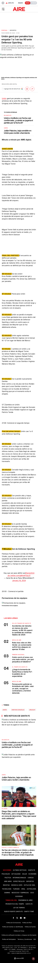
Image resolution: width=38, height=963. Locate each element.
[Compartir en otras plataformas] (32, 89)
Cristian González (18, 710)
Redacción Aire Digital (9, 84)
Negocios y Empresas (20, 893)
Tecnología (6, 889)
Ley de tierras (19, 908)
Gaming (7, 893)
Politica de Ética (27, 922)
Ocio (32, 893)
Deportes (13, 30)
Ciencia (31, 878)
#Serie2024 (29, 573)
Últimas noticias (20, 870)
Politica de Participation (9, 939)
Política (8, 878)
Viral (23, 889)
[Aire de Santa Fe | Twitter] (17, 918)
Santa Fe (31, 870)
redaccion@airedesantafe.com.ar (21, 953)
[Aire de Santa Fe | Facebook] (13, 918)
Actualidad (16, 874)
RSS (35, 939)
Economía (32, 874)
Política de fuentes (30, 926)
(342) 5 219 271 (28, 949)
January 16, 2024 (19, 580)
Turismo (16, 889)
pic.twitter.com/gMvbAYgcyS (19, 575)
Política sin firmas (19, 931)
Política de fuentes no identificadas (12, 926)
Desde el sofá (16, 885)
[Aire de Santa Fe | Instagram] (21, 918)
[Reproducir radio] (3, 3)
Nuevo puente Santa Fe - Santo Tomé (19, 911)
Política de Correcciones (13, 922)
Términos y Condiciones (25, 939)
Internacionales (19, 878)
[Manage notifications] (33, 958)
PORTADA (4, 30)
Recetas (6, 885)
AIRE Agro (8, 881)
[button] (6, 9)
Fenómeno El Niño (25, 900)
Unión (4, 98)
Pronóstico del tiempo (14, 904)
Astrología (31, 889)
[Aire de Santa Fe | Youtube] (25, 918)
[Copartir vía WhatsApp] (27, 89)
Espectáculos (19, 881)
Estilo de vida (29, 885)
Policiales (6, 874)
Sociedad (19, 896)
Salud (24, 874)
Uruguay (32, 710)
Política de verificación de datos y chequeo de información (19, 935)
